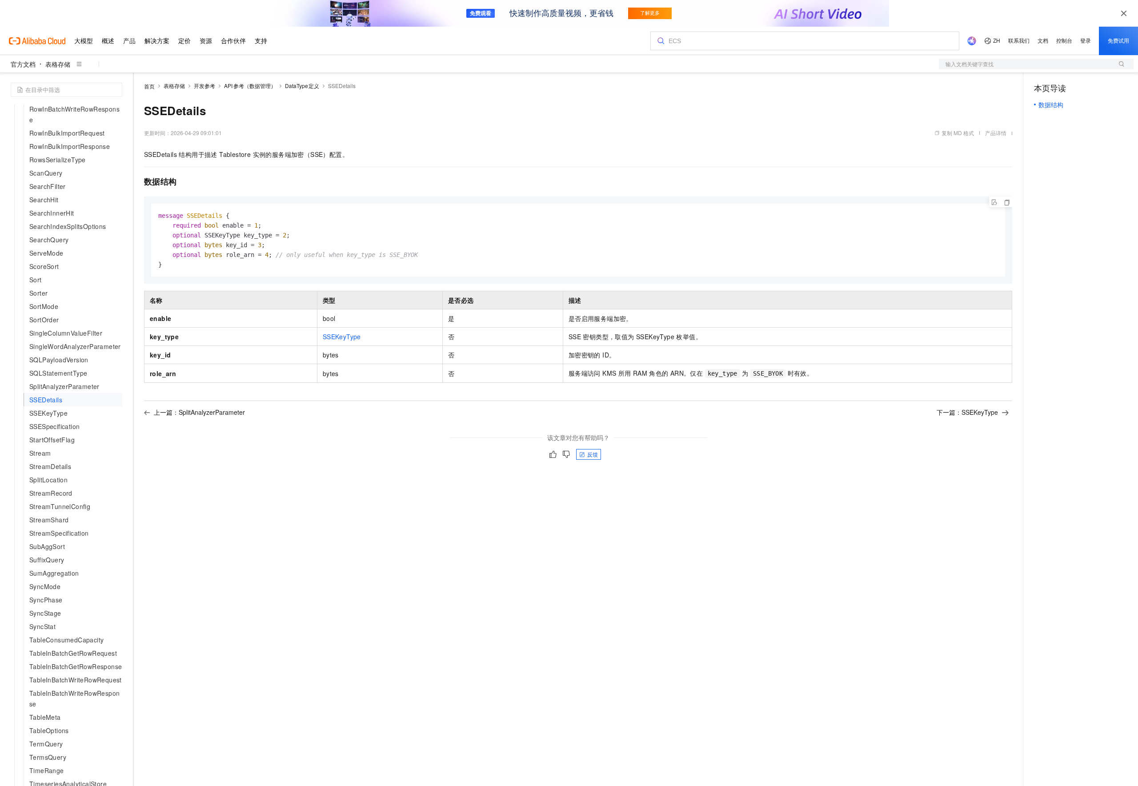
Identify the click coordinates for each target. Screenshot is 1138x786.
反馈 (592, 454)
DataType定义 (302, 85)
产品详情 (995, 132)
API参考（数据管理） (250, 85)
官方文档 (23, 64)
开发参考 (204, 85)
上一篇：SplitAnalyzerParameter (199, 412)
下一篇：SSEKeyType (967, 412)
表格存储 (57, 64)
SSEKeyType (342, 336)
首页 (149, 86)
